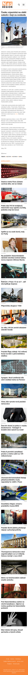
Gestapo (8, 156)
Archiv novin (20, 661)
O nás (7, 659)
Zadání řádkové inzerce (9, 661)
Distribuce (18, 659)
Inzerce (12, 659)
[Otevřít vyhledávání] (19, 5)
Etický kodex (16, 664)
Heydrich (15, 156)
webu (16, 114)
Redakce (9, 664)
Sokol (20, 156)
